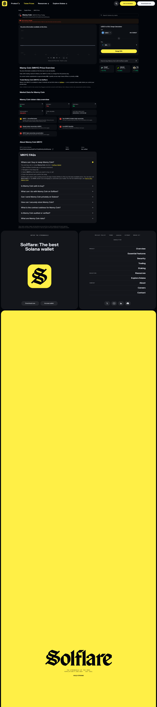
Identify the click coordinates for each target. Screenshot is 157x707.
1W (54, 57)
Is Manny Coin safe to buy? (32, 186)
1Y (59, 57)
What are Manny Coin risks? (33, 218)
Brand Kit (136, 235)
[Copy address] (53, 149)
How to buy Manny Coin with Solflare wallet (114, 61)
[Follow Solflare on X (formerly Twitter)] (107, 303)
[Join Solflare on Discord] (128, 303)
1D (51, 57)
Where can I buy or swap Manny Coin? (37, 162)
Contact (141, 293)
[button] (78, 21)
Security (141, 259)
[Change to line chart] (64, 58)
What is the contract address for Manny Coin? (41, 207)
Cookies (118, 235)
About (143, 283)
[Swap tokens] (119, 38)
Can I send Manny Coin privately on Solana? (40, 197)
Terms (111, 235)
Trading (142, 263)
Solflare (62, 82)
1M (56, 57)
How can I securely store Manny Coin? (37, 202)
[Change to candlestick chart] (66, 58)
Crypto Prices (27, 10)
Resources (140, 273)
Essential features (137, 254)
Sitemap (127, 235)
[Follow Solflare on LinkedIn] (121, 303)
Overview (141, 249)
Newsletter (117, 239)
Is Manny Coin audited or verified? (35, 213)
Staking (142, 268)
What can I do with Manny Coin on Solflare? (39, 191)
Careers (142, 288)
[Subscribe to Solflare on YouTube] (114, 303)
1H (48, 57)
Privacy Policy (100, 235)
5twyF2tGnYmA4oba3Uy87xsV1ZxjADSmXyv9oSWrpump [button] (35, 17)
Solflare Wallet (56, 165)
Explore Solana (138, 278)
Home (20, 10)
